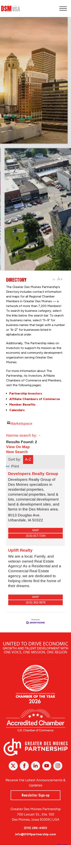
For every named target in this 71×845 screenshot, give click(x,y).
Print (15, 466)
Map (35, 530)
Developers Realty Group (33, 473)
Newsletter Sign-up (35, 795)
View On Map (18, 447)
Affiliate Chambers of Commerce (34, 399)
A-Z (28, 459)
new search (17, 452)
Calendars (17, 410)
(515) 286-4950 (35, 828)
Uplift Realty (20, 550)
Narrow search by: (21, 435)
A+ (60, 279)
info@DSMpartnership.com (35, 834)
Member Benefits (22, 404)
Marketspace (21, 422)
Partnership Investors (25, 393)
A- (54, 279)
